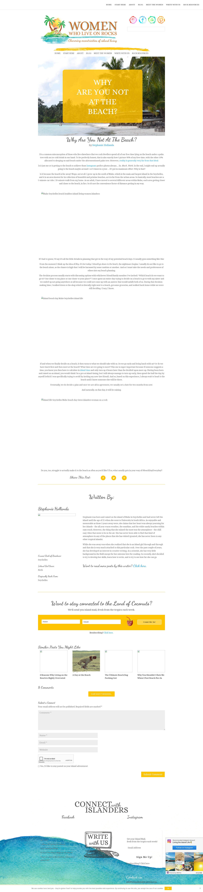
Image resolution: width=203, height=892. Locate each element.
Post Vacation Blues (49, 848)
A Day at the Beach (81, 675)
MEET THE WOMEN (154, 5)
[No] (200, 888)
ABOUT (132, 5)
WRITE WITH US (173, 5)
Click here (145, 863)
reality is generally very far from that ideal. (139, 161)
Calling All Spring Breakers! (53, 844)
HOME (109, 5)
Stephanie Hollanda (103, 145)
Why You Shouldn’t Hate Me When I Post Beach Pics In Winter (150, 678)
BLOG (140, 5)
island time (85, 370)
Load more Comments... (101, 694)
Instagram (91, 166)
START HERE (120, 5)
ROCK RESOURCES (191, 5)
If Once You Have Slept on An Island (56, 853)
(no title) (44, 840)
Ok (168, 888)
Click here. (140, 566)
